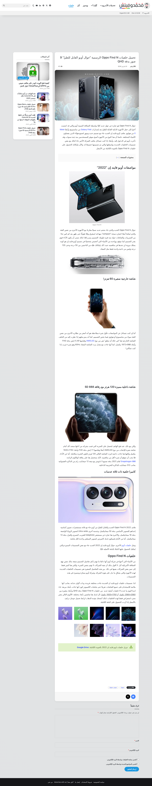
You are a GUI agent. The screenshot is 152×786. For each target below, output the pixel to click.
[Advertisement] (76, 33)
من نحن (50, 782)
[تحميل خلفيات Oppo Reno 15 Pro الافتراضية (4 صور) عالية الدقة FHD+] (43, 107)
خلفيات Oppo (113, 687)
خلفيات (71, 5)
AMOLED (90, 341)
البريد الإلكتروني (133, 750)
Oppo (122, 687)
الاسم (136, 741)
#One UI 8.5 (136, 13)
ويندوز (85, 5)
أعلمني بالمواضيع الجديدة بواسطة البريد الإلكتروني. (121, 764)
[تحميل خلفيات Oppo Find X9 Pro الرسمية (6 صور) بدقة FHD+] (43, 131)
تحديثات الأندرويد (108, 5)
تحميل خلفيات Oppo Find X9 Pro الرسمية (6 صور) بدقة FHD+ (26, 130)
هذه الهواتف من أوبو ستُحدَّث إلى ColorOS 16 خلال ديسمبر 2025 (26, 96)
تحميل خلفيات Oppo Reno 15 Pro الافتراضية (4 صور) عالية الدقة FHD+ (26, 106)
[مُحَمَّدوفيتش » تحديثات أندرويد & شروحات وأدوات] (134, 5)
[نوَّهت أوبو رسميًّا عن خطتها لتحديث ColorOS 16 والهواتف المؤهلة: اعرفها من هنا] (43, 118)
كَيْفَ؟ (94, 5)
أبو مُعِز (132, 66)
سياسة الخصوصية (98, 782)
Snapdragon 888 (128, 461)
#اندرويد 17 (145, 13)
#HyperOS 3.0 (124, 13)
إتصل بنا (77, 782)
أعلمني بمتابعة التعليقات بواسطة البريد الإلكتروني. (122, 759)
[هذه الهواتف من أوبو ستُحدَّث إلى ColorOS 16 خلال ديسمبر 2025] (43, 96)
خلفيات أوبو (126, 545)
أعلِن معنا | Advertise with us (63, 782)
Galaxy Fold (86, 129)
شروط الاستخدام (87, 782)
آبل (78, 5)
